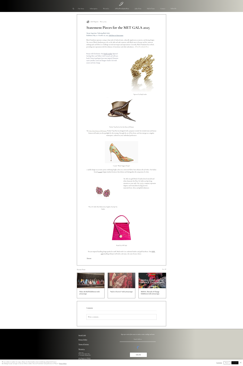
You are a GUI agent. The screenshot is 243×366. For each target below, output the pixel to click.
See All (164, 269)
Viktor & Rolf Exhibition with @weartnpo (89, 293)
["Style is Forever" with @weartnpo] (121, 280)
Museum (89, 258)
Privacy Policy (63, 363)
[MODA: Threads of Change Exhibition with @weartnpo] (152, 280)
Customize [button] (219, 363)
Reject (227, 363)
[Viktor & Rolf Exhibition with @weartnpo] (90, 280)
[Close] (241, 362)
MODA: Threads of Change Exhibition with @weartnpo (150, 293)
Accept (235, 363)
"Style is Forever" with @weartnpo (121, 292)
